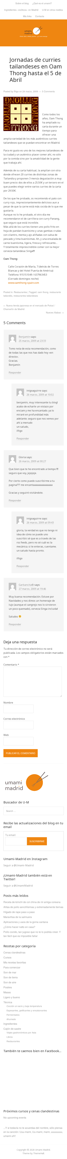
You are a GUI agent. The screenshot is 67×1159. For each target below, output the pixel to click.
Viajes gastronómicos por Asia (21, 1032)
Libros (10, 1036)
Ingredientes (10, 1023)
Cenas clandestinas (14, 952)
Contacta (39, 16)
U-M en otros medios (52, 9)
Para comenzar (11, 967)
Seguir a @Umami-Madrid (18, 865)
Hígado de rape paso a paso (19, 912)
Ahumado (11, 1019)
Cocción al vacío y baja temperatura (24, 1006)
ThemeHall (38, 1153)
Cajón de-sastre (12, 1028)
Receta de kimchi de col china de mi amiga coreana (31, 902)
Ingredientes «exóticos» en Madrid (21, 9)
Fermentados (13, 1014)
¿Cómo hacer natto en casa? (19, 927)
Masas (7, 992)
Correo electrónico (14, 718)
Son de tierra (10, 977)
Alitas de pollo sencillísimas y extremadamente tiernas (33, 907)
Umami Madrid (42, 1149)
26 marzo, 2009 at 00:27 (32, 461)
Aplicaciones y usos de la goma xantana (25, 922)
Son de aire (9, 982)
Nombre (8, 702)
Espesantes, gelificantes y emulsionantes (27, 1010)
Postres (7, 987)
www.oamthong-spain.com (23, 282)
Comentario (11, 664)
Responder (15, 372)
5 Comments (48, 91)
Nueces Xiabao (55, 312)
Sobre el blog (22, 3)
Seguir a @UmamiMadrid (18, 885)
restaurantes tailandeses (26, 295)
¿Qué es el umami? (42, 3)
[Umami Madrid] (33, 35)
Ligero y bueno (11, 997)
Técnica (7, 1002)
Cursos (7, 957)
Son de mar (9, 972)
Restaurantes (20, 292)
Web (6, 735)
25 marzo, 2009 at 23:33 (32, 341)
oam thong (43, 292)
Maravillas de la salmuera (17, 917)
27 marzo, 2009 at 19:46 (32, 589)
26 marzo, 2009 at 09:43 (40, 522)
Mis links (27, 16)
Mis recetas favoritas (14, 962)
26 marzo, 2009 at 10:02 (40, 394)
